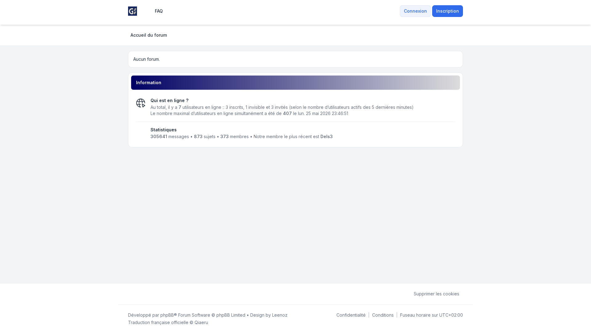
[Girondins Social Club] (132, 11)
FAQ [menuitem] (159, 11)
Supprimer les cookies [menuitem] (436, 293)
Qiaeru (201, 322)
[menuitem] (396, 11)
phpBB (167, 315)
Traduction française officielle (158, 322)
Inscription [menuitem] (447, 11)
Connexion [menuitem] (415, 11)
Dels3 (326, 136)
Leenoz (279, 315)
